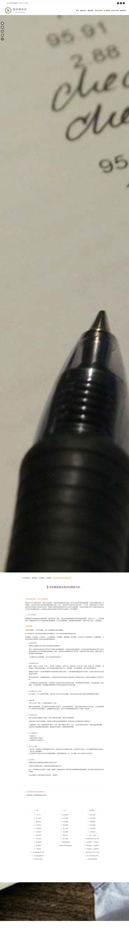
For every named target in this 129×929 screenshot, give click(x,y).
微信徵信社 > (27, 578)
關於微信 (83, 10)
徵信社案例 (98, 10)
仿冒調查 (65, 818)
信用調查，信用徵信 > (46, 578)
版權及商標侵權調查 (65, 845)
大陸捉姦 (38, 839)
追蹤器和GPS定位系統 (93, 852)
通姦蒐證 (38, 835)
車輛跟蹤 (38, 842)
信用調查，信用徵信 (92, 842)
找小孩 (38, 815)
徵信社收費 (115, 10)
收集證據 (92, 828)
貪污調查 (65, 839)
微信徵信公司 (82, 637)
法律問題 (107, 10)
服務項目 (91, 10)
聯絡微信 (123, 10)
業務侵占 (65, 835)
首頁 (77, 10)
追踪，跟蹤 (92, 835)
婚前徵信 (38, 822)
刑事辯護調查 (65, 842)
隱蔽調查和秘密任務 (92, 839)
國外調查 (92, 815)
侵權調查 (65, 825)
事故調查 (92, 825)
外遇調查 (38, 828)
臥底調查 (92, 818)
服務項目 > (35, 578)
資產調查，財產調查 (92, 845)
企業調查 (65, 822)
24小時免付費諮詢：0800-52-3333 (17, 3)
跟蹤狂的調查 (38, 859)
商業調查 (65, 815)
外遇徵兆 (38, 825)
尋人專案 (38, 818)
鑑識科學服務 (92, 859)
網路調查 (92, 822)
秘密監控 (92, 832)
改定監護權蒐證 (38, 856)
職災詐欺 (65, 828)
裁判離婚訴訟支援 (38, 852)
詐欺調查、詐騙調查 (92, 849)
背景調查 (65, 832)
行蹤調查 (38, 849)
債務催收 (38, 845)
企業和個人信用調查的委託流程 (36, 795)
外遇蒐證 (38, 832)
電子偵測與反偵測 (92, 856)
